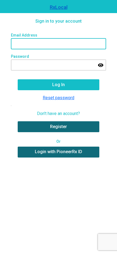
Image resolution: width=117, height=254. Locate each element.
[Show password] (100, 65)
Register (58, 126)
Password (20, 56)
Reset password (58, 97)
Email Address (24, 35)
